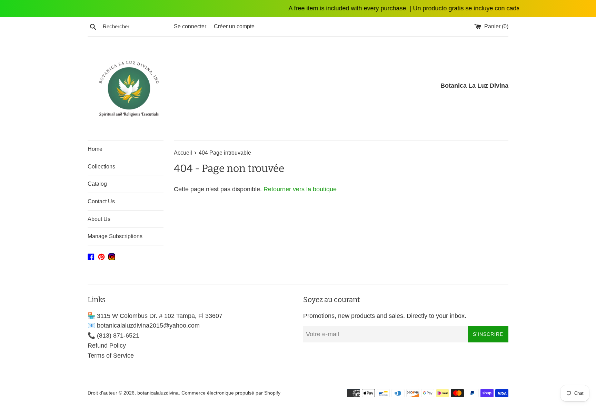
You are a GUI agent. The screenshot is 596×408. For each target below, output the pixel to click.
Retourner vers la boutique (300, 189)
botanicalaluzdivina (158, 393)
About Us (99, 219)
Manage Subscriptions (115, 236)
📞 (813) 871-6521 (113, 335)
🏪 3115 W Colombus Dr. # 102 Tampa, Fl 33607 (155, 315)
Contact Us (101, 201)
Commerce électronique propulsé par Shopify (230, 393)
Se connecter (190, 26)
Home (95, 149)
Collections (101, 166)
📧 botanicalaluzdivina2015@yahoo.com (144, 325)
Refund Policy (107, 345)
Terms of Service (111, 355)
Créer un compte (234, 26)
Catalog (97, 184)
